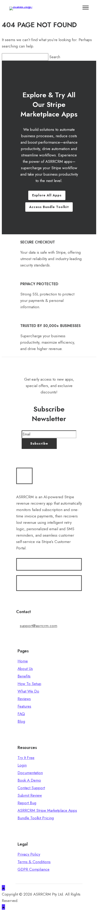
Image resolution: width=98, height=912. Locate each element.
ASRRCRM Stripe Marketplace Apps (47, 810)
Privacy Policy (29, 854)
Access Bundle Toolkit (49, 207)
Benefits (24, 676)
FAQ (21, 714)
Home (23, 661)
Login (22, 765)
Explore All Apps (47, 195)
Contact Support (31, 788)
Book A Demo (29, 780)
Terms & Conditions (34, 862)
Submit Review (30, 795)
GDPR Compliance (33, 869)
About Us (25, 668)
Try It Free (26, 757)
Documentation (30, 772)
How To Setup (29, 683)
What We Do (28, 691)
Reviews (24, 698)
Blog (21, 721)
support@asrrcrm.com (38, 625)
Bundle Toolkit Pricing (36, 818)
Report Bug (27, 803)
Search (55, 57)
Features (24, 706)
